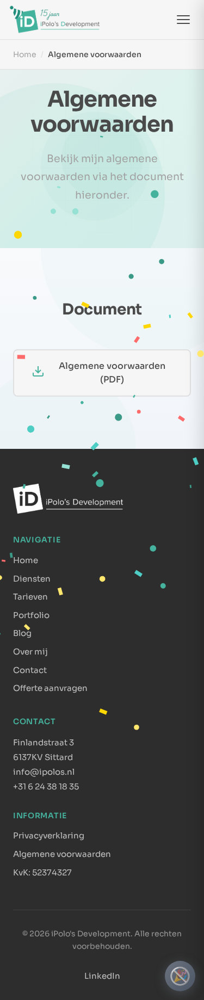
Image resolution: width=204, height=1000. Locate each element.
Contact (30, 670)
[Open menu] (183, 20)
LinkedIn (102, 976)
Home (24, 54)
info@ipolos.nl (44, 772)
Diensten (32, 578)
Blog (22, 633)
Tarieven (30, 596)
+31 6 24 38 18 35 (46, 786)
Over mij (30, 651)
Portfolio (31, 615)
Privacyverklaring (48, 835)
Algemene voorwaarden (62, 854)
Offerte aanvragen (50, 688)
